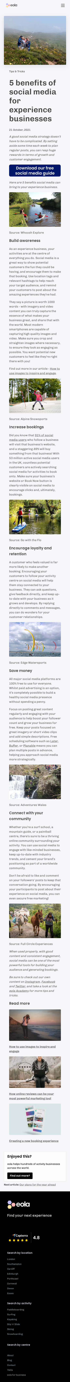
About (10, 1355)
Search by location (19, 1253)
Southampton (14, 1264)
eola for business (16, 1375)
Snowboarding (15, 1334)
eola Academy (19, 991)
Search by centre (18, 1345)
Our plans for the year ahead (38, 1184)
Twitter (20, 986)
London (11, 1259)
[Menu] (63, 5)
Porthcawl (12, 1278)
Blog (9, 1360)
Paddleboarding (15, 1309)
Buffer (13, 745)
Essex (10, 1293)
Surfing (11, 1314)
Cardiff (11, 1269)
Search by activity (19, 1303)
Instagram (32, 982)
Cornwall (12, 1283)
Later (54, 741)
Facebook (48, 982)
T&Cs (10, 1370)
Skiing (10, 1329)
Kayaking (12, 1319)
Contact (11, 1365)
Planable (29, 745)
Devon (10, 1288)
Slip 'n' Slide (13, 1324)
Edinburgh (12, 1273)
